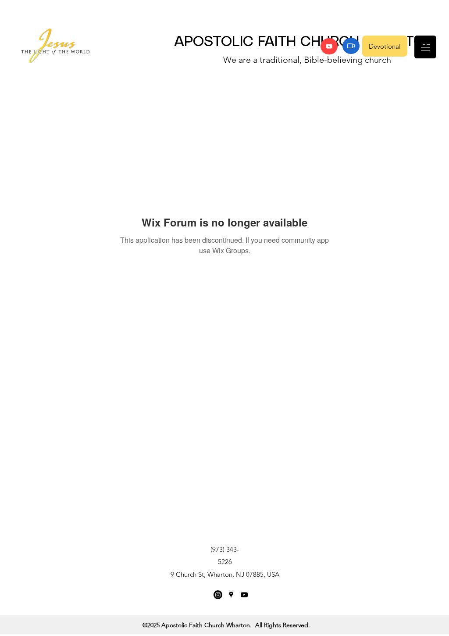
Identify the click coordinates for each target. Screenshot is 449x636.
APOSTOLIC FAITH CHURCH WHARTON (304, 42)
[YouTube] (329, 46)
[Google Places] (231, 594)
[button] (425, 47)
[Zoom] (351, 46)
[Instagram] (218, 594)
